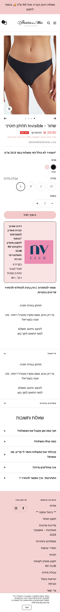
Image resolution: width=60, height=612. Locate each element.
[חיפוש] (48, 23)
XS (51, 186)
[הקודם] (54, 118)
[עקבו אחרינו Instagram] (16, 508)
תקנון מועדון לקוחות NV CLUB (45, 563)
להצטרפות (16, 234)
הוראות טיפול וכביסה (48, 581)
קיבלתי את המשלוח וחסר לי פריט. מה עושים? (33, 454)
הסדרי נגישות (48, 548)
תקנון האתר (49, 519)
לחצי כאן (23, 333)
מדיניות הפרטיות (42, 602)
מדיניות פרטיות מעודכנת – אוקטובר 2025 (44, 530)
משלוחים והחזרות (48, 403)
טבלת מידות (11, 178)
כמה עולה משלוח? (45, 441)
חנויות (52, 554)
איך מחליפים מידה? (44, 467)
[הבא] (5, 118)
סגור (27, 607)
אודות (53, 505)
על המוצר (51, 353)
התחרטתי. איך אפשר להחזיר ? (37, 478)
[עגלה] (5, 23)
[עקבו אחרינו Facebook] (23, 508)
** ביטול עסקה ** (46, 512)
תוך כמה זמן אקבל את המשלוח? (36, 431)
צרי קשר (51, 590)
